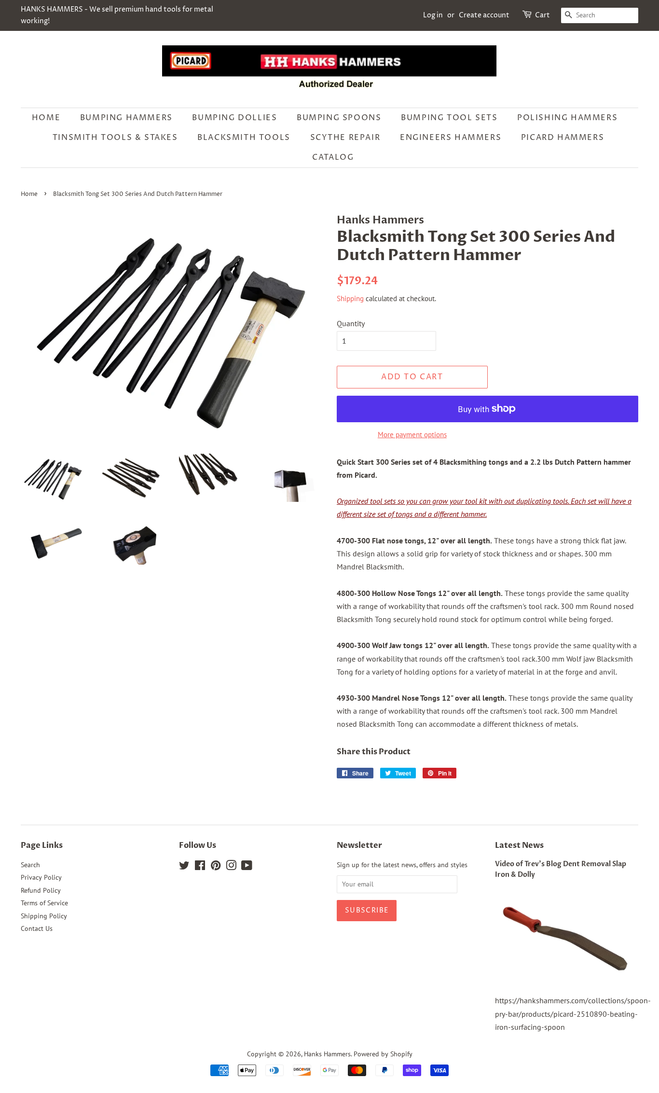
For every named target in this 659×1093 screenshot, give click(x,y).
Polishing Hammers (567, 117)
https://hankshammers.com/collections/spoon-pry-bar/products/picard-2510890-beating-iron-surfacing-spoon (573, 1013)
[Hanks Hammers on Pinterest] (215, 867)
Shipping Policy (44, 916)
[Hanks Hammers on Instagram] (231, 867)
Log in (433, 15)
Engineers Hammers (450, 137)
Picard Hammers (562, 137)
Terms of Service (44, 903)
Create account (484, 15)
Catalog (333, 157)
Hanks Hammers (327, 1054)
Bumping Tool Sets (449, 117)
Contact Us (37, 928)
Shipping (350, 298)
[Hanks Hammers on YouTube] (246, 867)
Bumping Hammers (126, 117)
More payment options (412, 434)
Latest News (519, 845)
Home (46, 117)
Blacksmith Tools (243, 137)
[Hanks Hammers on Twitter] (184, 867)
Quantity (351, 323)
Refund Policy (41, 890)
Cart (542, 15)
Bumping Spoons (339, 117)
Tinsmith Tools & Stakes (115, 137)
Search (30, 864)
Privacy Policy (41, 877)
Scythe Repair (345, 137)
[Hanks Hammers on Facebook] (200, 867)
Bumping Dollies (234, 117)
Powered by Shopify (383, 1054)
